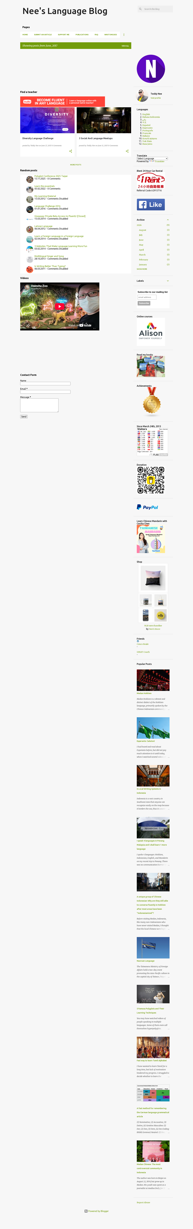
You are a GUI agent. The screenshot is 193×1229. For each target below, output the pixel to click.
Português (147, 130)
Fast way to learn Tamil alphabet (152, 1060)
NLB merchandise (153, 625)
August (142, 230)
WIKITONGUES (110, 35)
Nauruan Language (145, 961)
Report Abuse (143, 1202)
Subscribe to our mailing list (153, 292)
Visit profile (156, 98)
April (141, 250)
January (143, 264)
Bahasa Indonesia (151, 117)
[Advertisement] (75, 69)
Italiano (146, 136)
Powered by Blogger (98, 1211)
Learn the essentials (44, 186)
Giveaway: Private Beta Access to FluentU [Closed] (59, 216)
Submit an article (43, 35)
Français (146, 133)
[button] (70, 151)
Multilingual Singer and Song (49, 256)
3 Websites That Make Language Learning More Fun (60, 246)
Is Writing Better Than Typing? (50, 266)
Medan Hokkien (144, 693)
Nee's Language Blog (65, 11)
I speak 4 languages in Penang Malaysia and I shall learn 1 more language (152, 845)
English (146, 114)
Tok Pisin (147, 141)
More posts (75, 165)
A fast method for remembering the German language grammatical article (153, 1112)
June (141, 240)
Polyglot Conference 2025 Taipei (51, 176)
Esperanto (147, 128)
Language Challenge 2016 (47, 206)
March (142, 254)
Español (146, 125)
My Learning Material (45, 196)
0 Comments (57, 145)
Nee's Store (154, 629)
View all (125, 46)
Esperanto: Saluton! (146, 741)
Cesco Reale (142, 644)
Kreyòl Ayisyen (149, 138)
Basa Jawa (147, 144)
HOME (25, 35)
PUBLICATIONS (82, 35)
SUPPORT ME (63, 35)
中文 (144, 122)
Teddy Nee (156, 93)
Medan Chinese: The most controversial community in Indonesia (149, 1168)
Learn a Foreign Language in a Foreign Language (59, 236)
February (143, 259)
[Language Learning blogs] (152, 417)
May (141, 245)
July (141, 235)
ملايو (144, 119)
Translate (159, 161)
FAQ (96, 35)
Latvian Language (43, 226)
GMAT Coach (143, 652)
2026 (139, 225)
